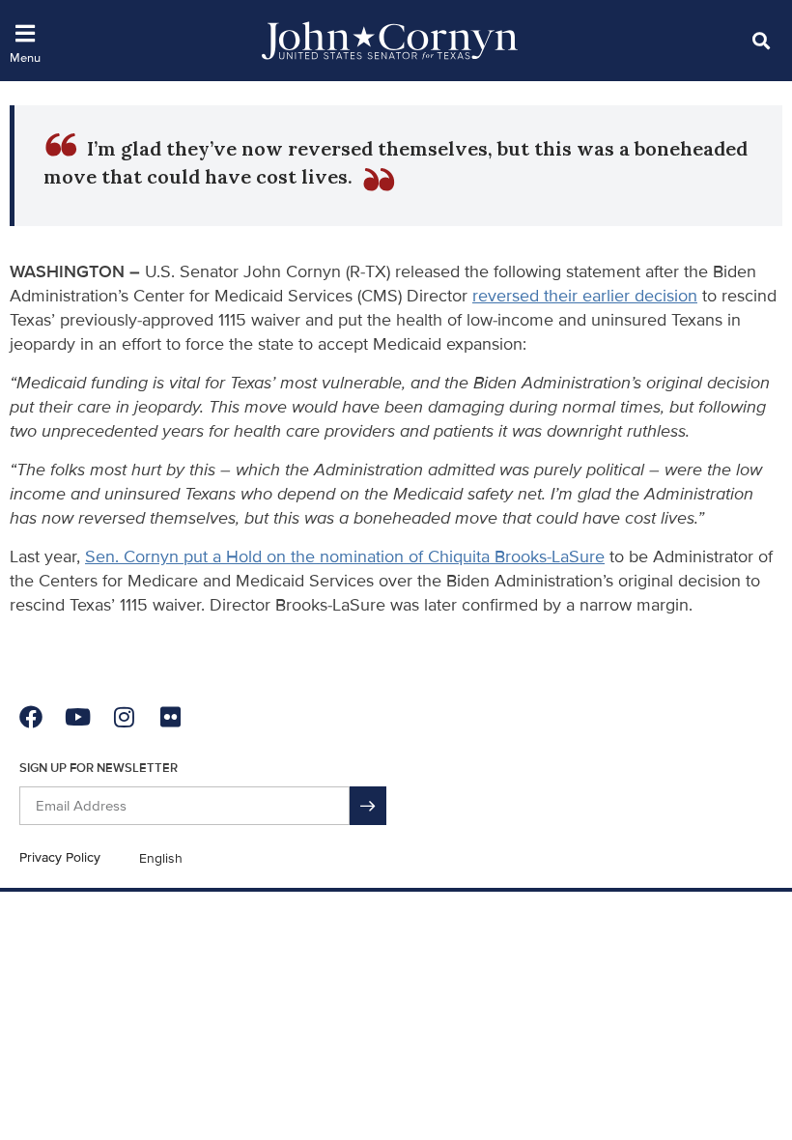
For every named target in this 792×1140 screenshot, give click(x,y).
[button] (760, 40)
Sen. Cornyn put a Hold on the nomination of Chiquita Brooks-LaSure (345, 556)
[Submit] (368, 805)
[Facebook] (31, 717)
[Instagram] (123, 717)
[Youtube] (77, 717)
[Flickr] (170, 717)
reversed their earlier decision (584, 295)
